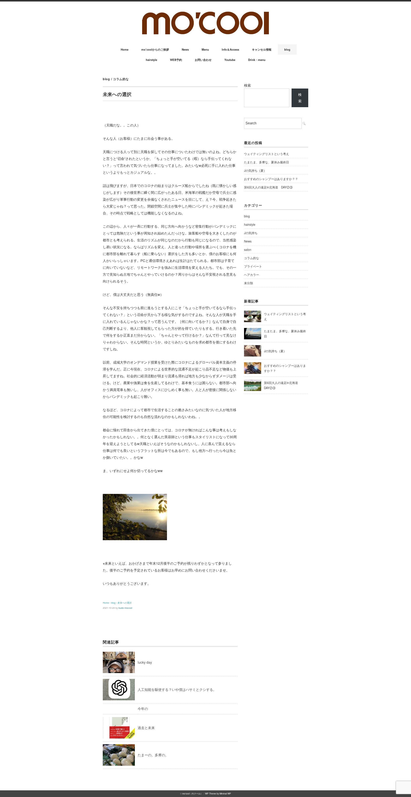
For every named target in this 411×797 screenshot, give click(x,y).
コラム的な (121, 79)
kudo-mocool (125, 607)
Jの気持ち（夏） (255, 170)
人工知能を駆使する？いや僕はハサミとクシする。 (177, 689)
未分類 (248, 283)
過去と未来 (146, 727)
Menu (205, 49)
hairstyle (151, 60)
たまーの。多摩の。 (153, 754)
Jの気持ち (251, 233)
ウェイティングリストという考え (266, 154)
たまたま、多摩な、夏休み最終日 (266, 162)
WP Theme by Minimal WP (218, 793)
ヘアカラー (251, 274)
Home (124, 49)
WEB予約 (176, 60)
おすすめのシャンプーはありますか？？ (271, 179)
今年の (143, 708)
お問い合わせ (203, 60)
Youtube (229, 60)
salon (247, 249)
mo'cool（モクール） (192, 793)
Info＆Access (230, 49)
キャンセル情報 (261, 49)
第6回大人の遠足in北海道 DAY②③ (268, 187)
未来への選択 (125, 602)
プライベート (253, 266)
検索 (247, 85)
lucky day (145, 662)
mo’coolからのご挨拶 (155, 49)
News (185, 49)
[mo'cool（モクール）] (205, 13)
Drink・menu (256, 60)
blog (287, 49)
